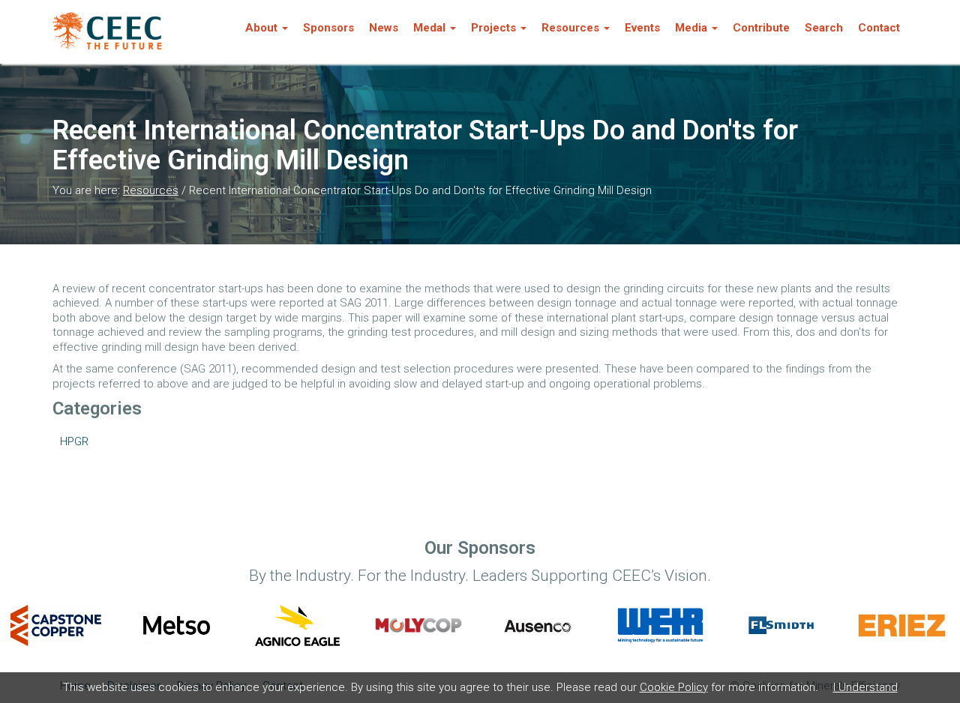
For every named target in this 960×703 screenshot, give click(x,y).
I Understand (865, 687)
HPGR (74, 441)
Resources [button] (570, 27)
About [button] (261, 27)
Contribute (761, 27)
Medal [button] (429, 27)
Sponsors (328, 27)
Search (824, 27)
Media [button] (691, 27)
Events (642, 27)
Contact (879, 27)
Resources (150, 190)
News (383, 27)
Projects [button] (493, 27)
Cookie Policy (674, 687)
